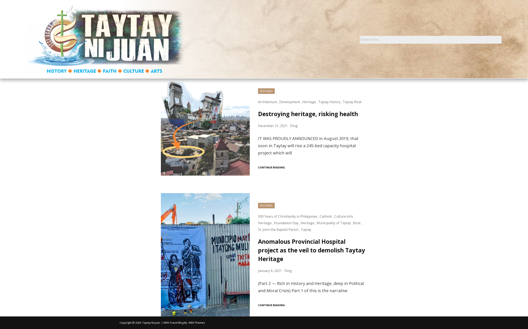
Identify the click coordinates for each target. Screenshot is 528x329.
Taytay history (329, 102)
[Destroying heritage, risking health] (205, 129)
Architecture (267, 102)
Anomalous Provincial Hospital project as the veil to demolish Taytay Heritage (311, 250)
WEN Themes (197, 322)
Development (289, 102)
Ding (294, 126)
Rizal (356, 223)
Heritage (309, 102)
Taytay (306, 229)
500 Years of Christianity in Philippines (287, 216)
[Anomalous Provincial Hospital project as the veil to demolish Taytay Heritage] (205, 254)
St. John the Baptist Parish (278, 229)
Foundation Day (286, 223)
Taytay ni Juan (151, 322)
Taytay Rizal (352, 102)
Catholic (326, 216)
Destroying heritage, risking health (308, 114)
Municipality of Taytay (334, 223)
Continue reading (271, 167)
